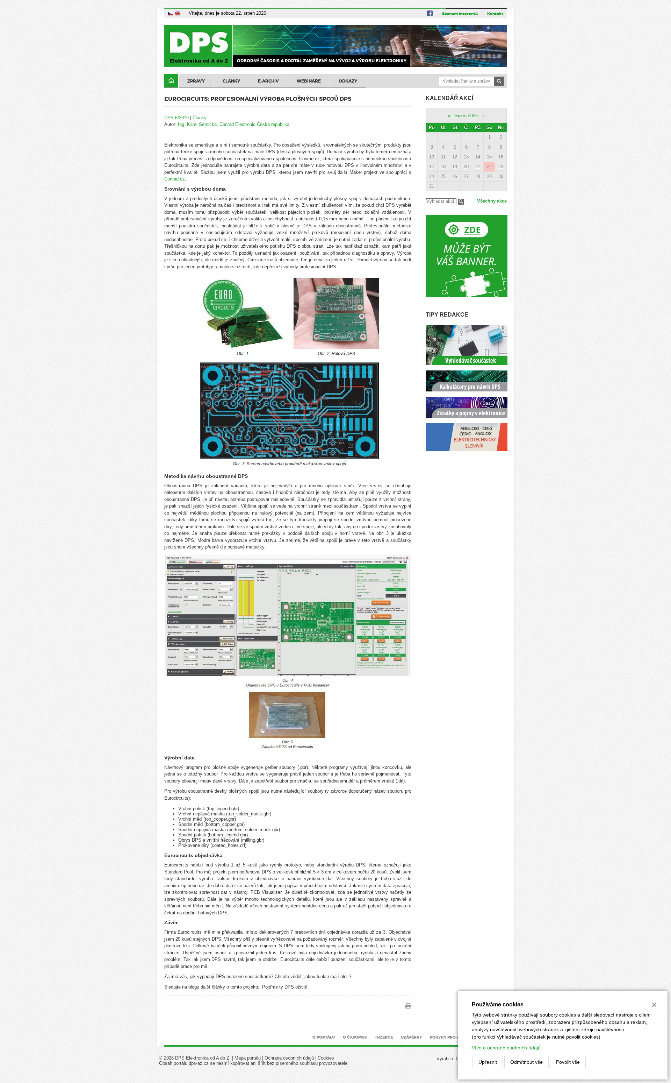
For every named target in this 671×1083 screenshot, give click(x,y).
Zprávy (196, 81)
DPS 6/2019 (176, 117)
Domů (171, 81)
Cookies (326, 1058)
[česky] (170, 13)
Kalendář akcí (449, 98)
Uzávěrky (411, 1037)
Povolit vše (568, 1062)
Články (231, 81)
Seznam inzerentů (460, 13)
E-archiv (268, 81)
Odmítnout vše (526, 1062)
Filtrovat (461, 202)
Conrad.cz (174, 179)
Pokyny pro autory (451, 1037)
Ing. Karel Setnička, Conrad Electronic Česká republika (233, 124)
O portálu (323, 1037)
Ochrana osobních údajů (289, 1058)
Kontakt (495, 13)
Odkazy (348, 81)
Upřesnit (487, 1062)
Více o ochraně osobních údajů (506, 1047)
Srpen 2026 (466, 115)
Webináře (309, 81)
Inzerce (384, 1037)
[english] (177, 13)
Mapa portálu (248, 1058)
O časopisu (355, 1037)
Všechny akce (492, 201)
